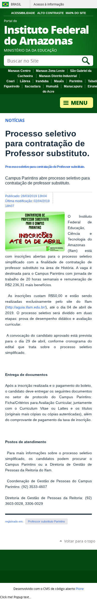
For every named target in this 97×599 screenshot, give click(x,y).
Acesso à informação (49, 4)
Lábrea (25, 81)
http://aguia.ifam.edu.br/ (26, 307)
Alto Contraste (50, 13)
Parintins (76, 81)
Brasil (16, 4)
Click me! (15, 597)
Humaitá (52, 86)
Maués (59, 81)
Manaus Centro (19, 71)
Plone (80, 589)
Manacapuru (73, 86)
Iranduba (42, 81)
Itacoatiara (33, 86)
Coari (10, 81)
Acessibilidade (23, 13)
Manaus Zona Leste (50, 71)
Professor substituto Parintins (46, 521)
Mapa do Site (76, 13)
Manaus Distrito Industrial (58, 76)
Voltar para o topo (79, 541)
